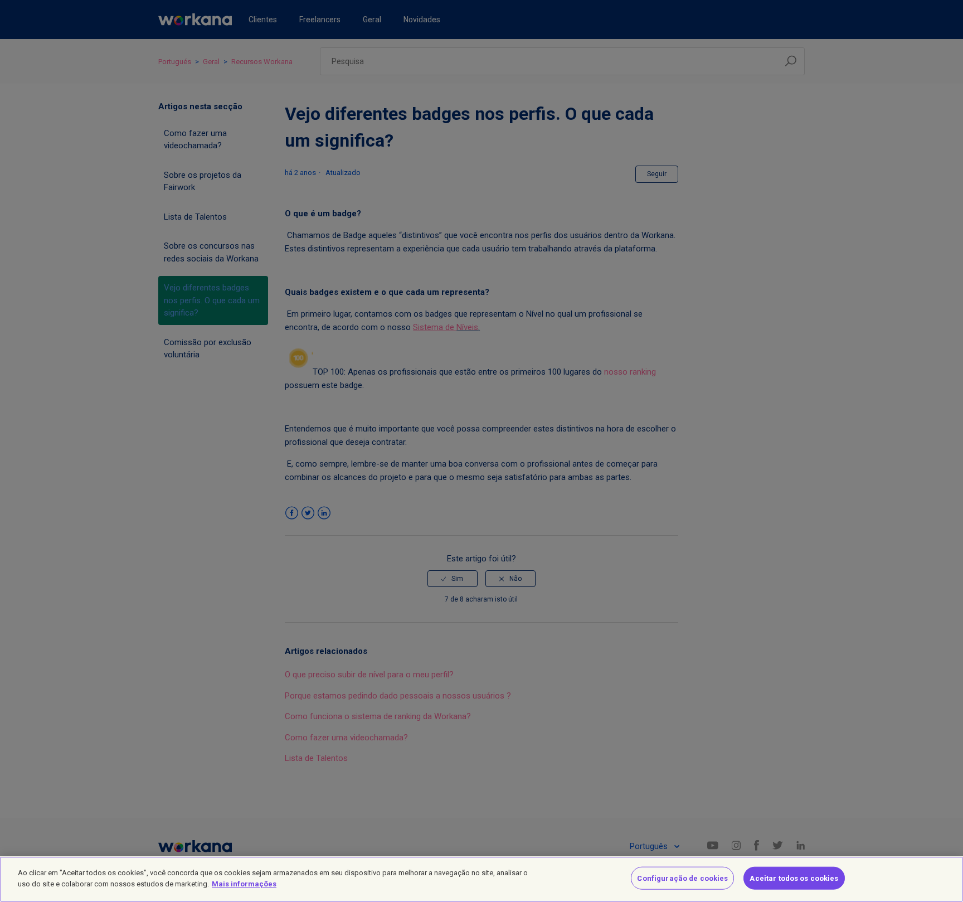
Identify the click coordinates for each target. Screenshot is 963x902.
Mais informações (244, 883)
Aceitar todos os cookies (794, 878)
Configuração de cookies (682, 878)
